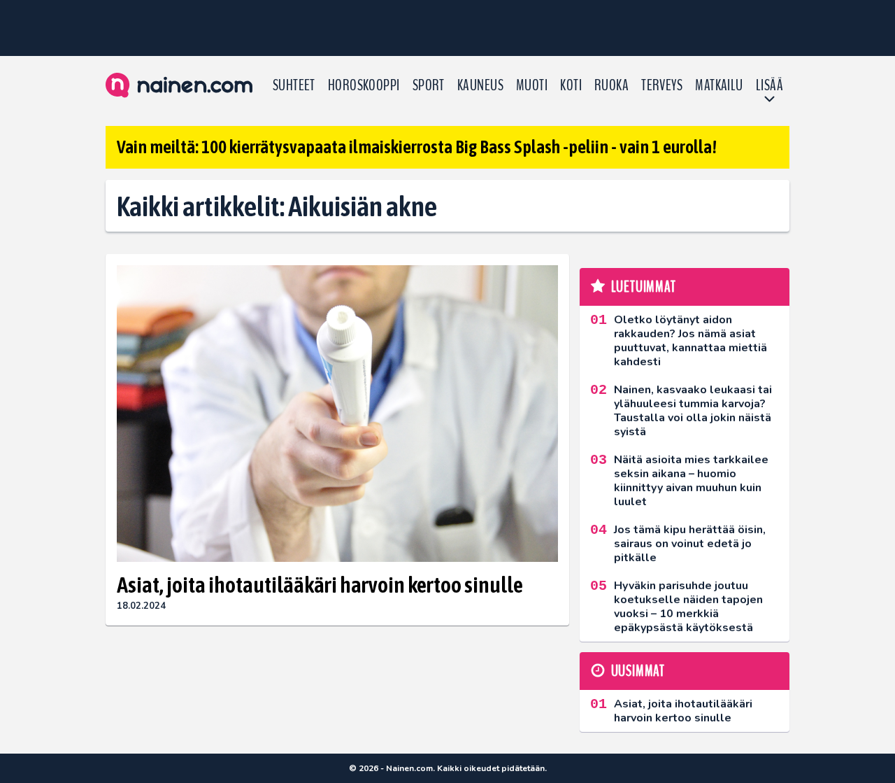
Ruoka (611, 85)
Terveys (661, 85)
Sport (429, 85)
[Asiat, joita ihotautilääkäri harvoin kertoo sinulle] (337, 414)
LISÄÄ (769, 85)
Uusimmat (638, 671)
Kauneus (480, 85)
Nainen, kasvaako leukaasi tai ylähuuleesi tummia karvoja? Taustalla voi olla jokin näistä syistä (693, 410)
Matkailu (719, 85)
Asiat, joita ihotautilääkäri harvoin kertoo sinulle (320, 585)
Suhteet (294, 85)
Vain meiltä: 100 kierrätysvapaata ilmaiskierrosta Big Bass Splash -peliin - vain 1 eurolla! (417, 146)
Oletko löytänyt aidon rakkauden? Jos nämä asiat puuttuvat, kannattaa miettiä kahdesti (690, 340)
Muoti (531, 85)
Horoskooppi (364, 85)
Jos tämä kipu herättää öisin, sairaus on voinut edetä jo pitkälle (690, 543)
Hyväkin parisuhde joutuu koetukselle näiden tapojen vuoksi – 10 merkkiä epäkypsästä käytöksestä (688, 606)
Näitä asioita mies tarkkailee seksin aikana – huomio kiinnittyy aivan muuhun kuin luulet (691, 480)
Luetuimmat (643, 286)
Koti (571, 85)
